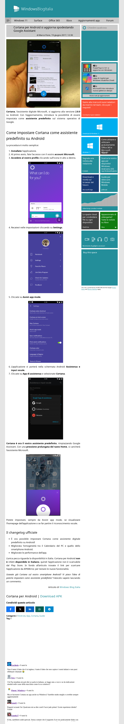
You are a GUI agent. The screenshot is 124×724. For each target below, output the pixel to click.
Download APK (51, 596)
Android (21, 616)
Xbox (69, 20)
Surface (38, 20)
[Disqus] (43, 691)
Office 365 (54, 20)
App (28, 616)
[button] (8, 21)
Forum (110, 20)
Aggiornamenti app (89, 20)
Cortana (34, 616)
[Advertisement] (43, 639)
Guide (42, 616)
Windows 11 (20, 20)
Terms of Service (92, 289)
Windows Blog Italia (70, 587)
